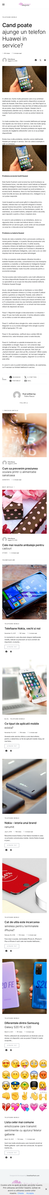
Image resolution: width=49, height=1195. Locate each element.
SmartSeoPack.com (33, 1175)
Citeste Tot (12, 647)
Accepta (30, 1193)
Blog (7, 719)
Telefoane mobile (9, 17)
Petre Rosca (11, 59)
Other (4, 553)
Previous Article (11, 410)
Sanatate (6, 480)
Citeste (21, 1193)
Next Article (7, 487)
